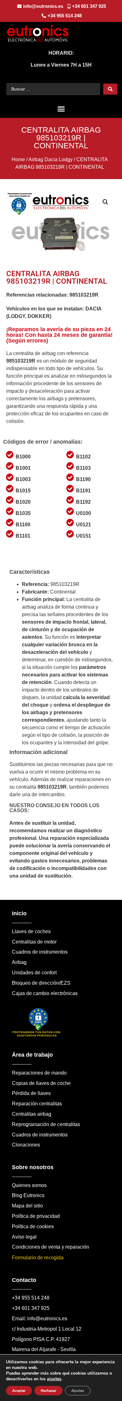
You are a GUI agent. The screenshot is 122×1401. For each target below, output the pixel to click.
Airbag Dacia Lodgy (50, 159)
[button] (61, 109)
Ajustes (77, 1390)
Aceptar (19, 1390)
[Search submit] (110, 89)
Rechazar (48, 1390)
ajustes (54, 1379)
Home (18, 159)
